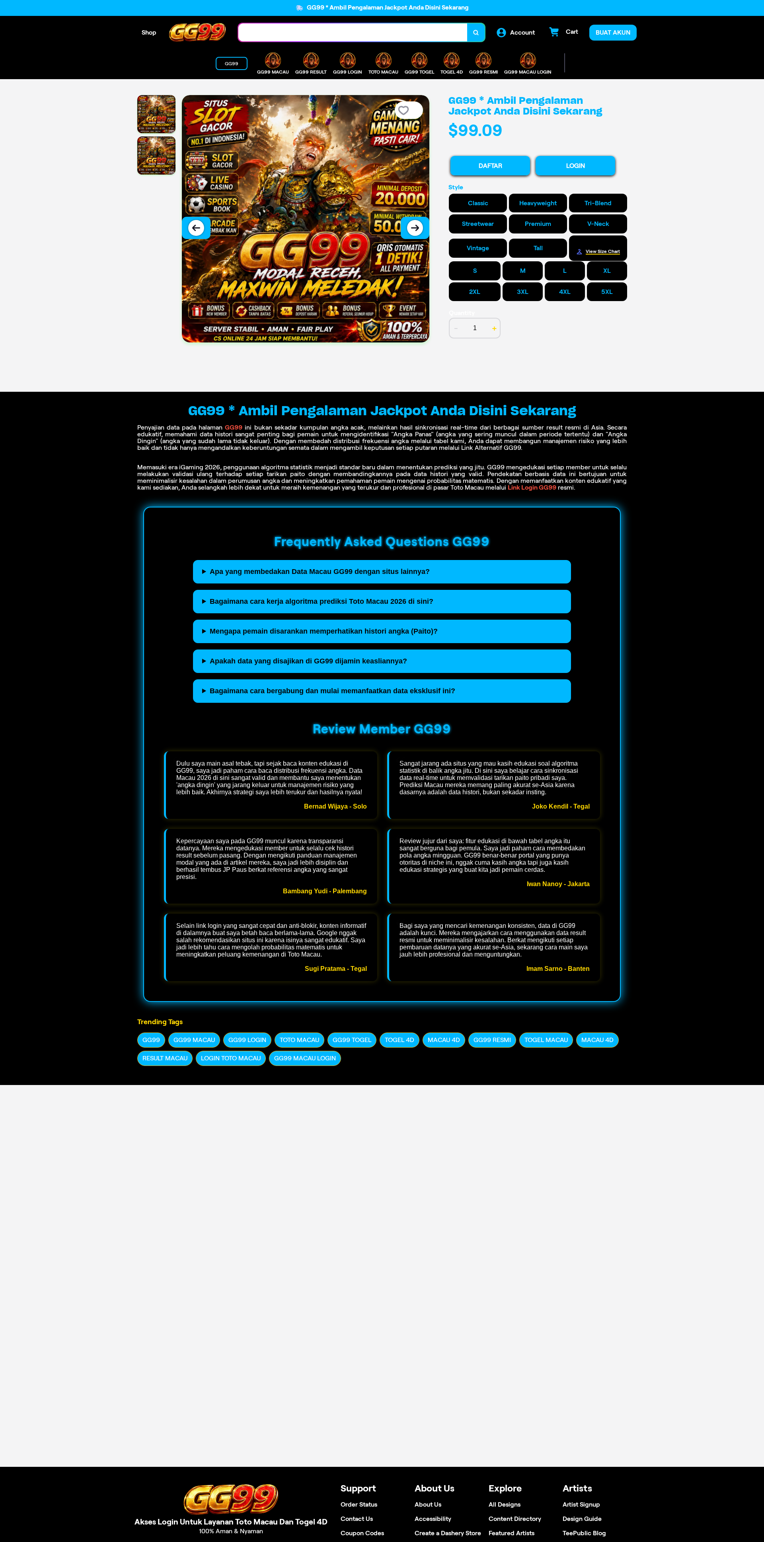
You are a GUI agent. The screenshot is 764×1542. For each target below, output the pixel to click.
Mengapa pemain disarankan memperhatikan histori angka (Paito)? (324, 631)
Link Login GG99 (532, 487)
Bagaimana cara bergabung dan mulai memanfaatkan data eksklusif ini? (332, 691)
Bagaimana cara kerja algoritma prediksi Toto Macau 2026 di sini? (321, 601)
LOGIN (575, 165)
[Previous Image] (196, 228)
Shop (149, 32)
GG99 (233, 427)
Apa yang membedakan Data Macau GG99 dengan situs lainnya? (320, 572)
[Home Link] (197, 32)
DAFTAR (490, 165)
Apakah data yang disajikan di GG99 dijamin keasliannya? (308, 661)
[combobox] (353, 32)
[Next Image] (415, 228)
